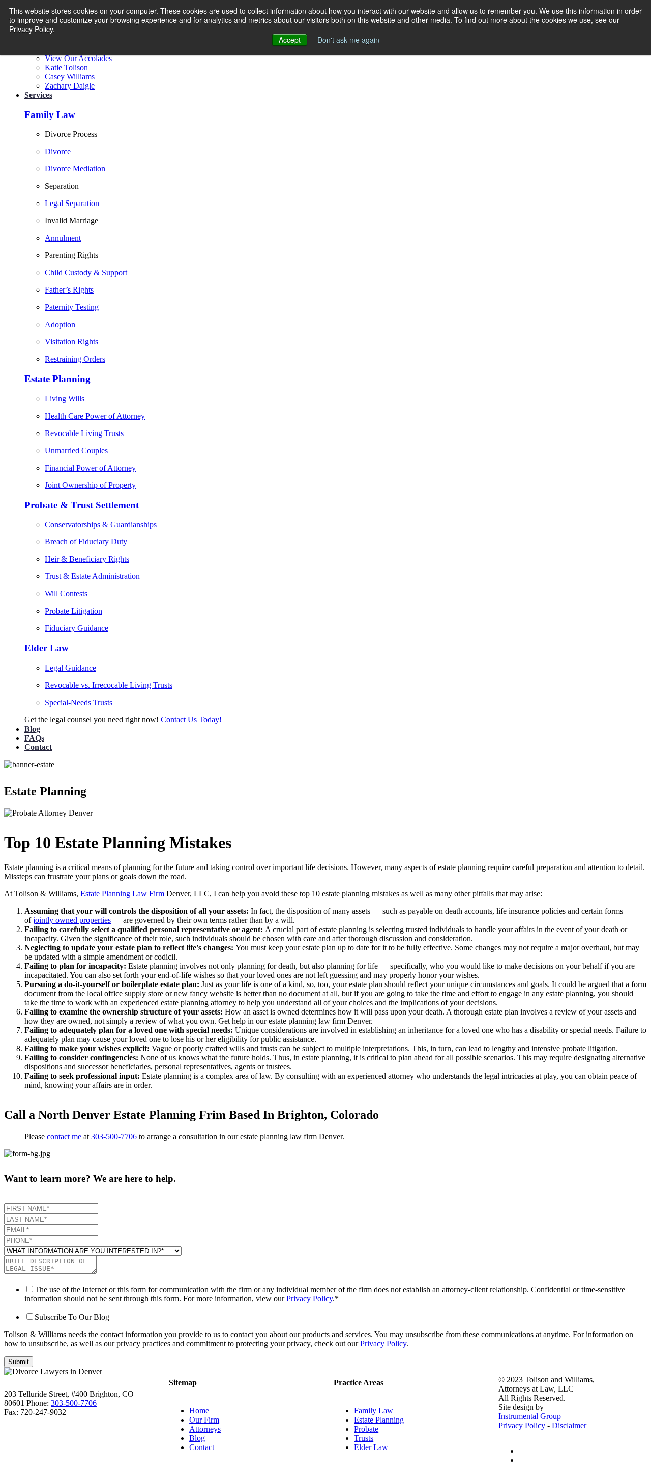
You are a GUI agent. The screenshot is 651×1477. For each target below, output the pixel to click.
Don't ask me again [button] (348, 40)
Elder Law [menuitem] (371, 1447)
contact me (64, 1136)
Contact (38, 747)
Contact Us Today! (191, 719)
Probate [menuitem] (366, 1429)
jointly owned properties (72, 920)
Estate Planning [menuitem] (379, 1419)
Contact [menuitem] (201, 1447)
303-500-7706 (114, 1136)
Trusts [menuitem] (363, 1438)
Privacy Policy (309, 1298)
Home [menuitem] (199, 1410)
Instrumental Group (530, 1416)
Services (38, 95)
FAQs (34, 738)
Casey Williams (70, 76)
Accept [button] (290, 40)
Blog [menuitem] (197, 1438)
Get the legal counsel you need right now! (92, 719)
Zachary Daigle (70, 85)
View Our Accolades (78, 58)
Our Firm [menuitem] (204, 1419)
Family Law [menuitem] (373, 1410)
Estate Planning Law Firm (122, 893)
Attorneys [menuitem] (205, 1429)
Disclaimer (569, 1425)
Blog (32, 729)
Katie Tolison (66, 67)
